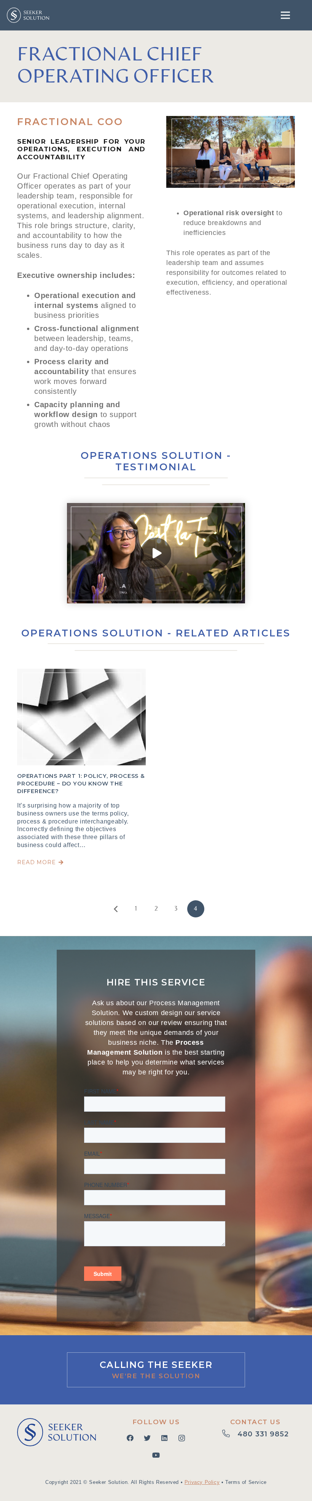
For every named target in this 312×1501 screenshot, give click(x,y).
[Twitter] (147, 1438)
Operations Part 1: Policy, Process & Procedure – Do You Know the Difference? (81, 784)
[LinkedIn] (164, 1438)
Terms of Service (246, 1482)
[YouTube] (155, 1455)
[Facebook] (130, 1438)
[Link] (28, 15)
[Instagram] (181, 1438)
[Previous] (116, 908)
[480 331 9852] (229, 1434)
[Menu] (285, 15)
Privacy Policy (202, 1482)
